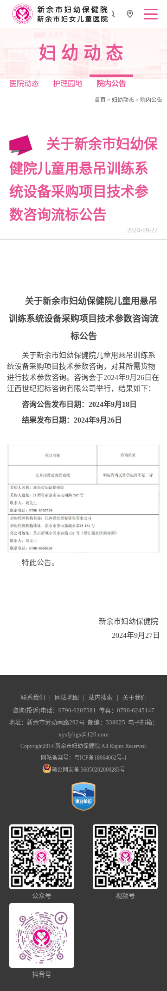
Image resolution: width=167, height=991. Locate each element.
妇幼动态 (123, 100)
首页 (100, 100)
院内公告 (151, 100)
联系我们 (33, 697)
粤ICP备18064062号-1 (100, 757)
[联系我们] (130, 16)
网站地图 (67, 697)
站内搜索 (101, 697)
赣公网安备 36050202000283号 (88, 770)
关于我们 (134, 697)
